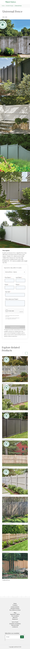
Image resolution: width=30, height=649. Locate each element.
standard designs (9, 5)
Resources (15, 619)
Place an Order (15, 625)
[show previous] (23, 353)
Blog (15, 612)
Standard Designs (15, 608)
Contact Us (15, 626)
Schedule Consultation (15, 623)
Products (15, 605)
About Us (15, 617)
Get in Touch (15, 622)
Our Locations (15, 616)
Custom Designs (15, 606)
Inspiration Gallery (15, 614)
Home (3, 5)
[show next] (26, 353)
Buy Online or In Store (15, 610)
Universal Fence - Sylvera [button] (11, 272)
